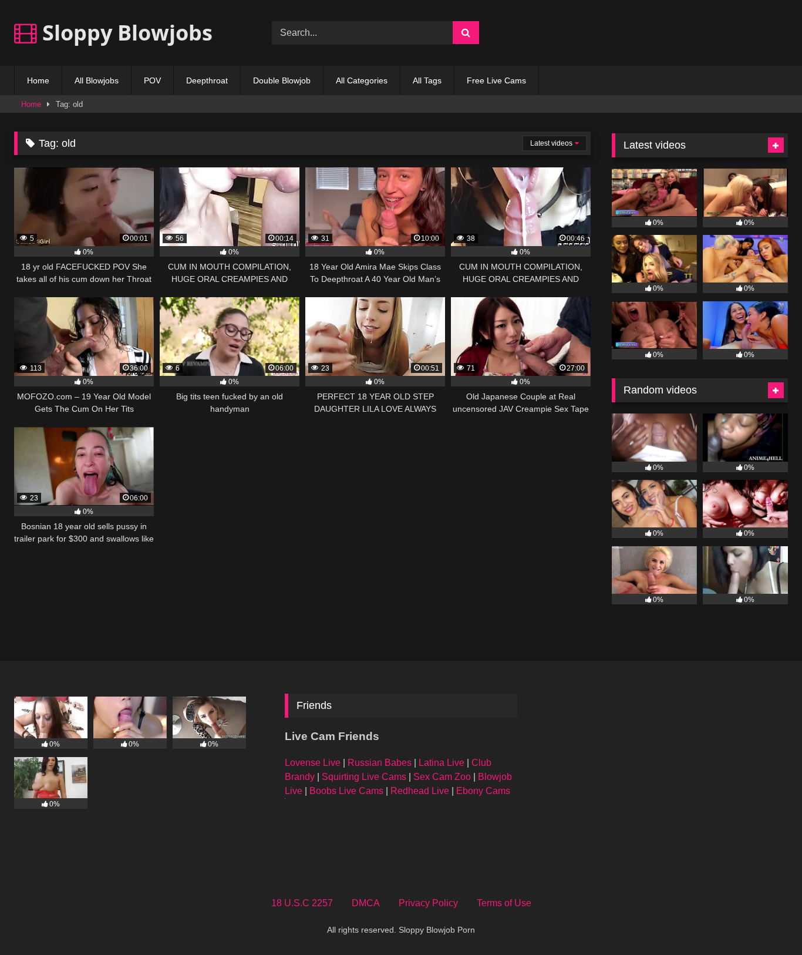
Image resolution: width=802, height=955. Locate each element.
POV (152, 80)
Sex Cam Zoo (442, 777)
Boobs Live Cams (346, 791)
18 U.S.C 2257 (302, 903)
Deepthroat (207, 80)
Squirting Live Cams (364, 777)
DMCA (366, 903)
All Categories (361, 80)
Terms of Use (504, 903)
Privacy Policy (428, 903)
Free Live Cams (496, 80)
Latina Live (441, 763)
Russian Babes (380, 763)
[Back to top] (766, 920)
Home (38, 80)
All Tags (427, 80)
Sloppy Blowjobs (125, 32)
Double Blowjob (282, 80)
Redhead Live (419, 791)
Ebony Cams (483, 791)
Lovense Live (313, 763)
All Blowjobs (97, 80)
